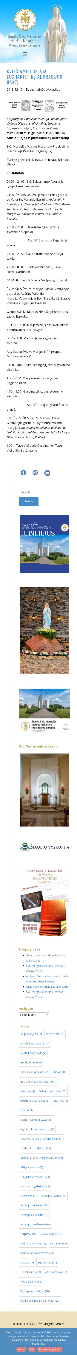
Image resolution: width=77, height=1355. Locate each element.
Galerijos (27, 1091)
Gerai (21, 1349)
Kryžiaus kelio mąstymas (37, 1129)
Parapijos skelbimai (35, 1224)
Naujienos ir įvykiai (35, 1177)
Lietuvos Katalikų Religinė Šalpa (41, 1138)
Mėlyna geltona (31, 1167)
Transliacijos (30, 1272)
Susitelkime (47, 1262)
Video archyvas (56, 1272)
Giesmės (60, 1100)
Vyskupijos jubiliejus (35, 1291)
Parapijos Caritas (53, 1196)
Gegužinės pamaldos (35, 1100)
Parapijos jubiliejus (34, 1205)
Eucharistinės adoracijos (43, 89)
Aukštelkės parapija (34, 1043)
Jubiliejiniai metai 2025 (36, 1119)
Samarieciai (59, 1243)
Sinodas (27, 1262)
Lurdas (26, 1148)
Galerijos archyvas (52, 1091)
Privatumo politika (50, 1349)
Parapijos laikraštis (34, 1215)
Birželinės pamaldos (34, 1072)
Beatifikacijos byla (33, 1053)
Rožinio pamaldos (33, 1243)
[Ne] (72, 1341)
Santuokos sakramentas (37, 1253)
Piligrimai (28, 1234)
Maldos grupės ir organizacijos (41, 1157)
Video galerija (31, 1281)
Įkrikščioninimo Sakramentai (40, 1300)
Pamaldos (28, 1196)
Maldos (43, 1148)
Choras (60, 1072)
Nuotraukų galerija (35, 1186)
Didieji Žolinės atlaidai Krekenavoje (47, 986)
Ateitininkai (55, 1034)
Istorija (26, 1110)
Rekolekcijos (51, 1234)
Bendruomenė (31, 1062)
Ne (32, 1349)
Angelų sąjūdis (31, 1034)
